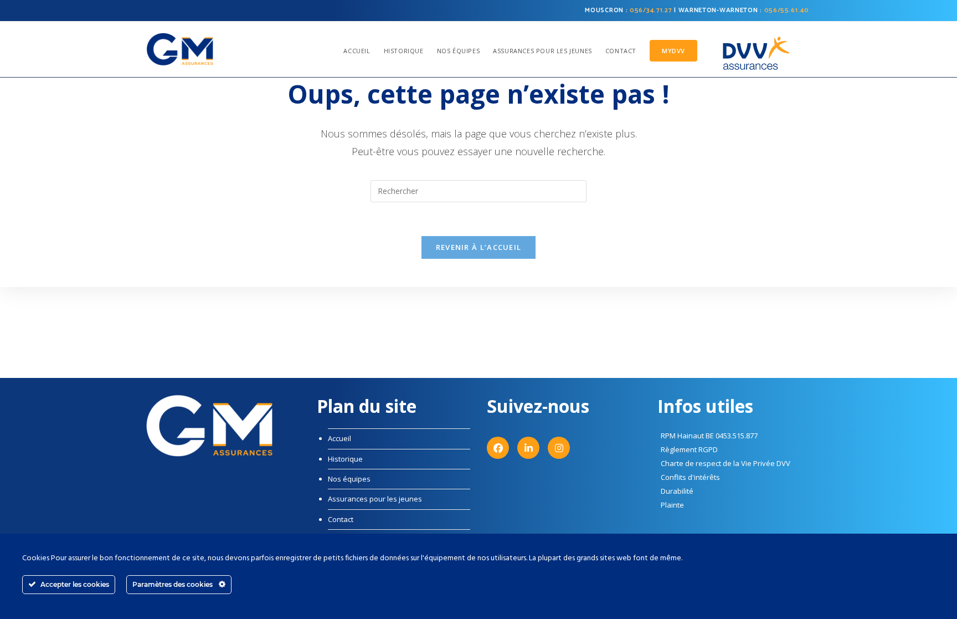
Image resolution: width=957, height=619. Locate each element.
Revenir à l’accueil (479, 247)
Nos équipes (349, 479)
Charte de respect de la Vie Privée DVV (725, 463)
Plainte (672, 505)
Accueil (339, 438)
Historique (345, 459)
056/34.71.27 (651, 10)
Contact (340, 519)
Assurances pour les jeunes (375, 499)
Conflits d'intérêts (690, 477)
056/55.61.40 (786, 10)
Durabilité (677, 491)
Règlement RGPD (689, 449)
